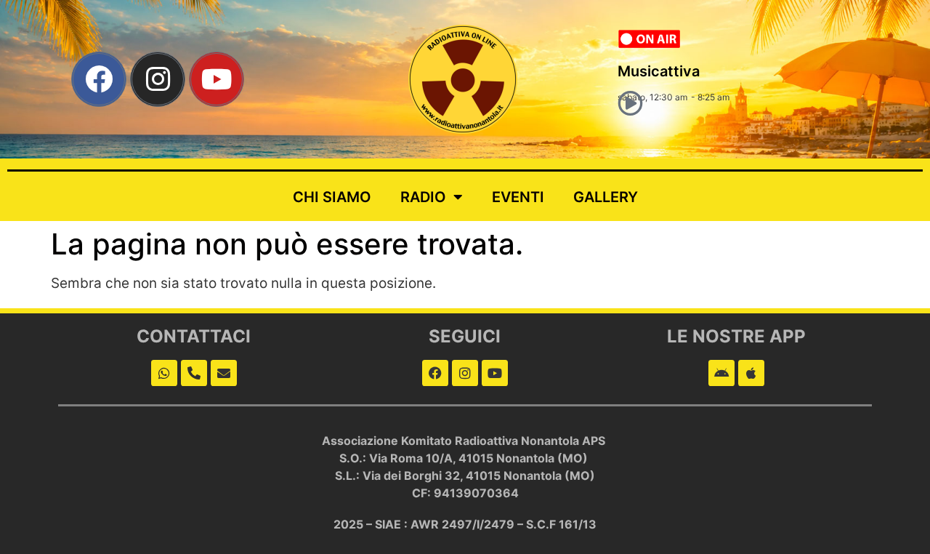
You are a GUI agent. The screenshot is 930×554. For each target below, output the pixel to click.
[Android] (721, 373)
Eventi (518, 197)
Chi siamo (332, 197)
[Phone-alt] (194, 373)
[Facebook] (98, 79)
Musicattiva (659, 71)
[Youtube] (216, 79)
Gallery (605, 197)
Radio (423, 197)
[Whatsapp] (164, 373)
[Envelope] (224, 373)
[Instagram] (157, 79)
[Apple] (751, 373)
